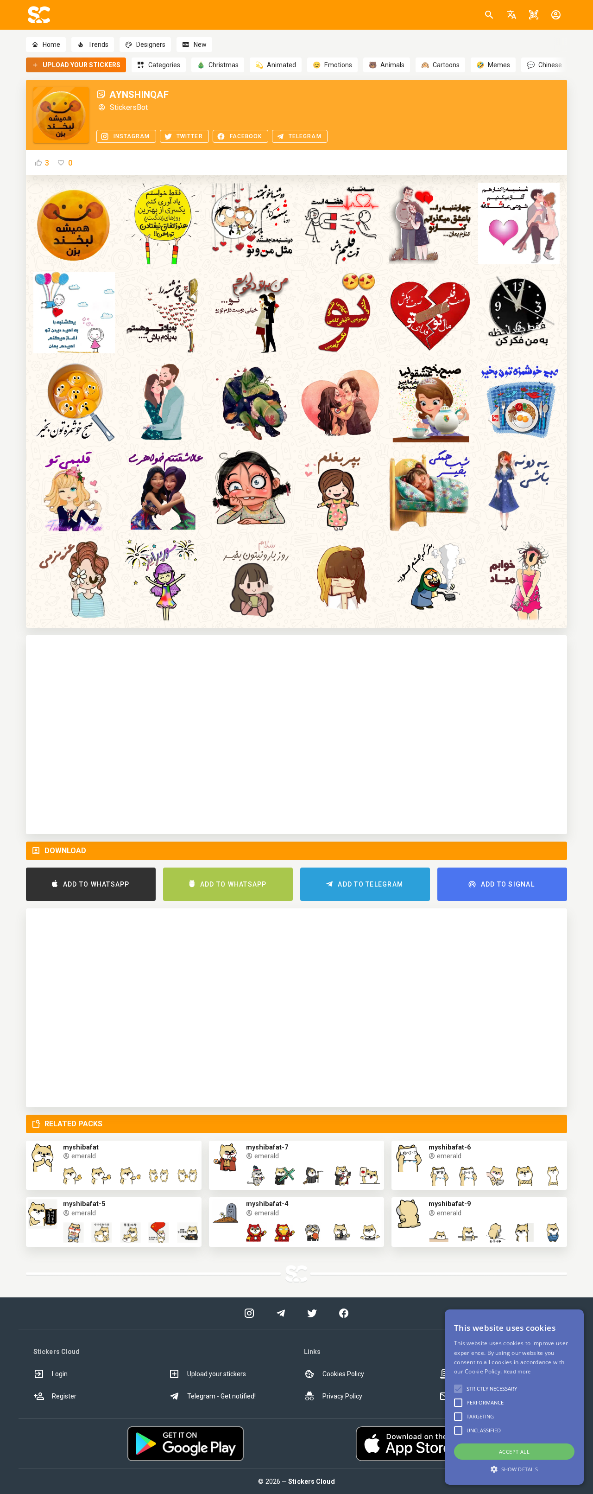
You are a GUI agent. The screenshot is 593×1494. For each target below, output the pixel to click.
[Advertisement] (296, 734)
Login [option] (60, 1374)
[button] (511, 15)
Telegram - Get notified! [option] (221, 1396)
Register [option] (64, 1396)
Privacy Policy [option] (342, 1396)
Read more (517, 1371)
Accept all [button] (514, 1451)
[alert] (514, 1397)
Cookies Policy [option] (343, 1374)
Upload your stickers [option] (216, 1374)
